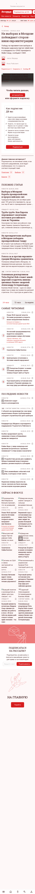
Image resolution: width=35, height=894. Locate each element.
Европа (4, 177)
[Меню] (3, 891)
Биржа (3, 469)
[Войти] (31, 891)
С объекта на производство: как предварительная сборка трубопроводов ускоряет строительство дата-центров (17, 413)
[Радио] (17, 891)
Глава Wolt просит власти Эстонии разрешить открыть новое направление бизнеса (18, 317)
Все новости (6, 16)
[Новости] (10, 891)
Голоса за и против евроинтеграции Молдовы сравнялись (17, 257)
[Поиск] (24, 891)
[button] (9, 664)
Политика (5, 172)
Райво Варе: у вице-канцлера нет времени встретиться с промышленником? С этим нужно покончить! (16, 448)
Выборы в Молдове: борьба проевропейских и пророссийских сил (14, 194)
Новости (4, 189)
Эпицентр (16, 16)
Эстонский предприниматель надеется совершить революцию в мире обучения (18, 334)
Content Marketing (12, 271)
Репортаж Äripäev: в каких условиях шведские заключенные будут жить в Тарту (19, 370)
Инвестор (25, 16)
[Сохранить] (32, 312)
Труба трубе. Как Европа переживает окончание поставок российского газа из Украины (14, 216)
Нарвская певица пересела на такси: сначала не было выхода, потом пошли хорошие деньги (14, 484)
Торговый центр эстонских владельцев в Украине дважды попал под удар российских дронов (20, 383)
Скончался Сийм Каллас (16, 350)
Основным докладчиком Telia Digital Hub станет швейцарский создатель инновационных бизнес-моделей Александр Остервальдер (17, 279)
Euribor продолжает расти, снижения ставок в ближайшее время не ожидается (13, 436)
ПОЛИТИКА (5, 31)
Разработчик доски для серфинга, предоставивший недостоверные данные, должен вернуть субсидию (16, 461)
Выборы (18, 172)
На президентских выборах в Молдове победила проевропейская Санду (16, 238)
